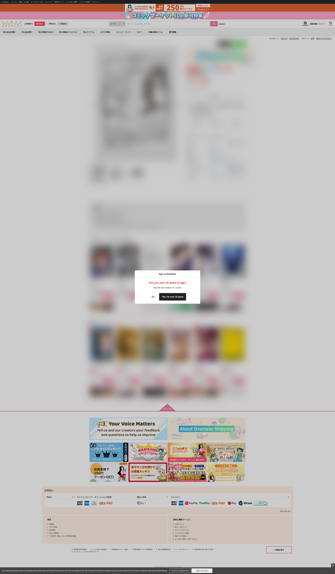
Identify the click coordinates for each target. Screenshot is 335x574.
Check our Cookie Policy (180, 570)
